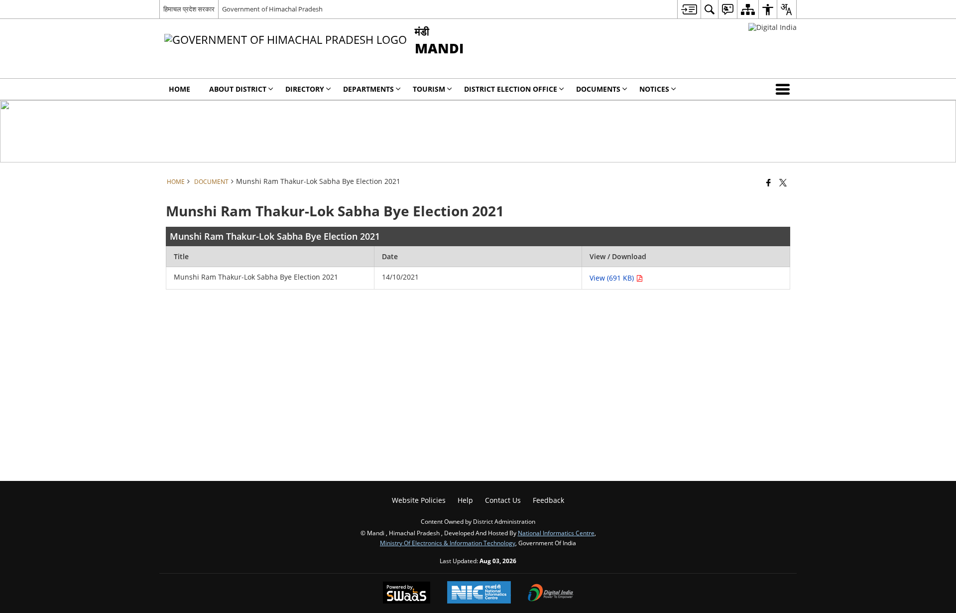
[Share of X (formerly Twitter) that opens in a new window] (783, 182)
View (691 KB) (613, 278)
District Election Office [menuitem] (510, 89)
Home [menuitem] (179, 89)
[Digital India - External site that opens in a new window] (772, 27)
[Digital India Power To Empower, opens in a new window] (550, 593)
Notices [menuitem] (654, 89)
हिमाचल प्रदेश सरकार (189, 8)
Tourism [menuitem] (429, 89)
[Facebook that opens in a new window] (768, 182)
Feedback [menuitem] (548, 500)
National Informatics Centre (556, 533)
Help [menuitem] (465, 500)
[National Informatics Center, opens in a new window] (479, 593)
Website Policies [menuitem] (419, 500)
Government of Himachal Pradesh (272, 8)
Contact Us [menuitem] (503, 500)
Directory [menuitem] (304, 89)
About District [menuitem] (237, 89)
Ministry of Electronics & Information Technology (447, 543)
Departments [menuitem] (368, 89)
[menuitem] (689, 9)
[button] (785, 89)
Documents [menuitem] (598, 89)
